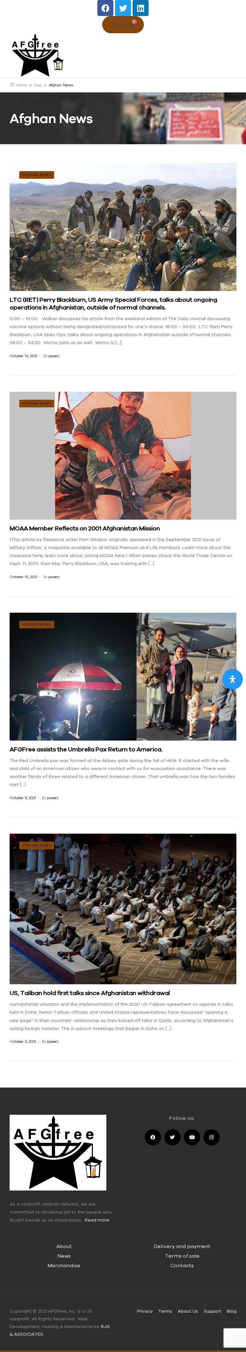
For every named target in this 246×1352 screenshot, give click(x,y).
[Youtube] (192, 1137)
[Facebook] (105, 8)
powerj (54, 356)
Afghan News (36, 175)
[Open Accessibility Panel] (232, 679)
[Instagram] (211, 1137)
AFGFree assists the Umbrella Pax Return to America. (86, 749)
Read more (97, 1219)
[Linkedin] (141, 8)
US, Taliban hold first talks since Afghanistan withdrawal (90, 992)
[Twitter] (123, 8)
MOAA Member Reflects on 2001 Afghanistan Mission (85, 528)
